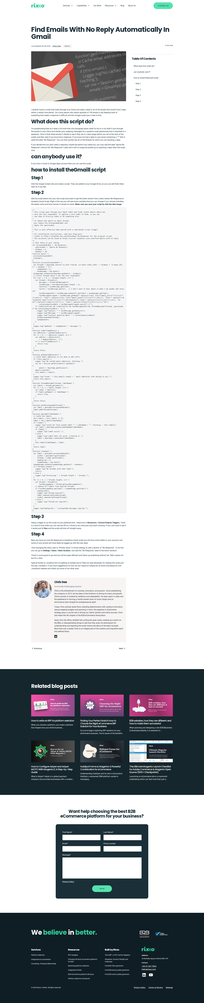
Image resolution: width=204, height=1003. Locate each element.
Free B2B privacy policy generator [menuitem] (117, 970)
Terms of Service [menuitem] (155, 987)
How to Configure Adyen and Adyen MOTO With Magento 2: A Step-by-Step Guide (51, 769)
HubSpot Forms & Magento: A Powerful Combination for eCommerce (100, 768)
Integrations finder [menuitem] (75, 970)
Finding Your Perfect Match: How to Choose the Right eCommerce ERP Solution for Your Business (98, 723)
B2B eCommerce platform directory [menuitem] (81, 974)
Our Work (97, 5)
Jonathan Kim (52, 563)
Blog (122, 5)
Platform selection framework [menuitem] (79, 978)
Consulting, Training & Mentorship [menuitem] (43, 964)
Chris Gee (56, 46)
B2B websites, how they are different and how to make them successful (150, 722)
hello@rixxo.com (149, 969)
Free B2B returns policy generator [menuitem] (117, 974)
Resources (109, 5)
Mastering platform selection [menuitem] (78, 966)
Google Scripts (44, 184)
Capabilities (82, 5)
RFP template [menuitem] (73, 955)
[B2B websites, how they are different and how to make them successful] (151, 707)
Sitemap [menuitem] (169, 987)
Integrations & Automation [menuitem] (41, 959)
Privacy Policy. (68, 882)
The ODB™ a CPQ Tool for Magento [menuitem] (117, 955)
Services (66, 5)
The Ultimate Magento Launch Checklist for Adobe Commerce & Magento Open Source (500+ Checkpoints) (150, 769)
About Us (132, 5)
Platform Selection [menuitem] (38, 955)
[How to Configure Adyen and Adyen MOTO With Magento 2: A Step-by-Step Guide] (53, 753)
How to (67, 46)
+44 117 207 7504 (149, 966)
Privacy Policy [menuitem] (139, 987)
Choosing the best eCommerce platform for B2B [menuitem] (82, 960)
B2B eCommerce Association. (93, 615)
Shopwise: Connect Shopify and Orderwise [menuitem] (116, 960)
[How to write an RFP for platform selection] (53, 707)
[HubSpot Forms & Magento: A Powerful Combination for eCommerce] (102, 753)
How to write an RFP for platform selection (52, 720)
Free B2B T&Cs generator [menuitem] (114, 966)
